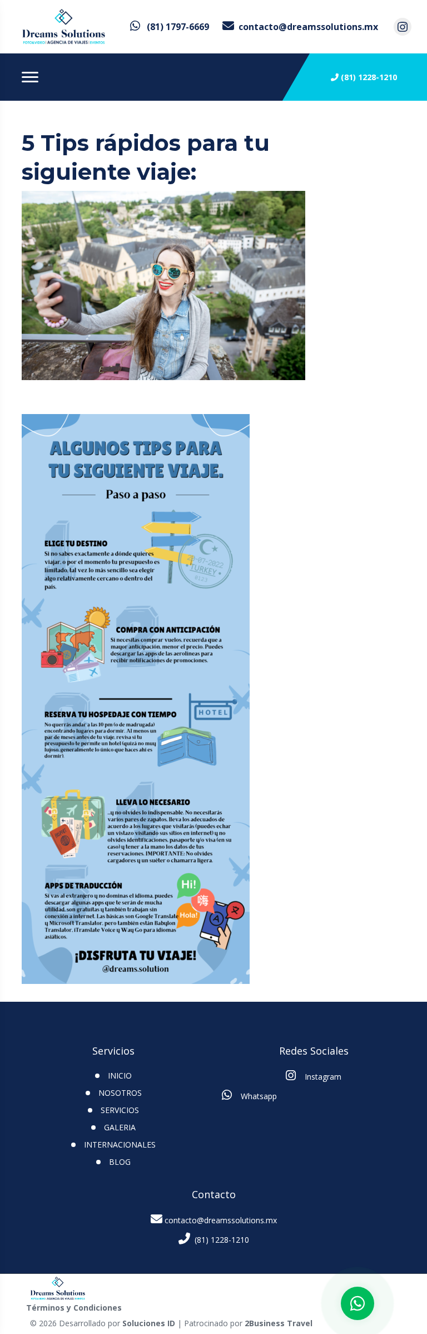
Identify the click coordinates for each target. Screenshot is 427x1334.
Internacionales (120, 1144)
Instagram (321, 1076)
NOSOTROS (120, 1092)
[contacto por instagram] (402, 27)
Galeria (120, 1127)
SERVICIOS (120, 1110)
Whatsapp (258, 1096)
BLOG (120, 1161)
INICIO (120, 1075)
